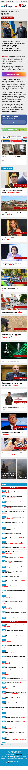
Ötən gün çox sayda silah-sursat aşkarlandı (13, 523)
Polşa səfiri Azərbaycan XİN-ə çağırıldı (12, 702)
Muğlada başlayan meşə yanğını (13, 491)
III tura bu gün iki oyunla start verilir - (14, 596)
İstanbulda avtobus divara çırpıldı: (14, 693)
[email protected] (18, 754)
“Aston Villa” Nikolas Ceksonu (12, 631)
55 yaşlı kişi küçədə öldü (11, 697)
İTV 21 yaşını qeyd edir (10, 576)
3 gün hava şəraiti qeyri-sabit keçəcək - (12, 497)
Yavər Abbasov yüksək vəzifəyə (12, 673)
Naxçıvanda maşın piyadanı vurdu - (13, 640)
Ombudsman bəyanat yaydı (11, 533)
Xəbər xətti (8, 1)
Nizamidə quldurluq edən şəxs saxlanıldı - (12, 562)
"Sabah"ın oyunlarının (12, 502)
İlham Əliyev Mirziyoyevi (13, 547)
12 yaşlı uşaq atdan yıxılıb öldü (12, 567)
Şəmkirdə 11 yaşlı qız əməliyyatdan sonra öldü (13, 657)
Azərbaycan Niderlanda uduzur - (13, 687)
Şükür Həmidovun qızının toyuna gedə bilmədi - (13, 542)
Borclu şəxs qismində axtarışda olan (14, 506)
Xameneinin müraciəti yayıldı (12, 635)
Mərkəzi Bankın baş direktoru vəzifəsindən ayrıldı (12, 571)
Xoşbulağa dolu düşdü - (12, 682)
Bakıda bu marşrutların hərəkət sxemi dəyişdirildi (12, 528)
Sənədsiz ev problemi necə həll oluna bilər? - (12, 651)
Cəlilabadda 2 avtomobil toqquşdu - (14, 552)
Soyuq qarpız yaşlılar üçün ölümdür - (14, 607)
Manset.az (5, 56)
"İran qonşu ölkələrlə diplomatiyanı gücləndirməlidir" (13, 591)
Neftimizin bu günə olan (13, 557)
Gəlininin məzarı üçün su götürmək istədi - (13, 517)
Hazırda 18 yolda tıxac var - (13, 717)
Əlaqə (17, 1)
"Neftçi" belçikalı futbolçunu (12, 662)
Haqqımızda (12, 1)
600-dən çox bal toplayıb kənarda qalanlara (13, 708)
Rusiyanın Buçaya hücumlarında (13, 512)
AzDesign (10, 762)
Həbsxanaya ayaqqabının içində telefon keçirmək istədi (13, 733)
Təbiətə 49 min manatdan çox (13, 722)
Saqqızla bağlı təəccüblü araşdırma (14, 618)
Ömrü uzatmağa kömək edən (12, 602)
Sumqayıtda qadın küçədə (13, 678)
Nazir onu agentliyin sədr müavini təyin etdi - (13, 727)
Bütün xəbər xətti (6, 745)
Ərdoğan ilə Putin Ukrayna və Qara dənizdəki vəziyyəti (13, 668)
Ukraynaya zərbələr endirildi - (13, 625)
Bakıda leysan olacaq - (13, 537)
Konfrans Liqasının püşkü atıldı (12, 713)
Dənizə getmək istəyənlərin (11, 585)
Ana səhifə (3, 1)
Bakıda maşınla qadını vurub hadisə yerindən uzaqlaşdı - (14, 738)
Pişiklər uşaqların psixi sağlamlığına (14, 613)
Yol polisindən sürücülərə (13, 580)
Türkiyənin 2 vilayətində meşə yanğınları (12, 646)
